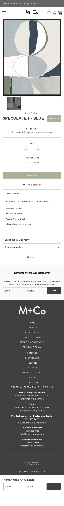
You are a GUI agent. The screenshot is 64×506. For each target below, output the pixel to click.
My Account (32, 332)
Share (55, 118)
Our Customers (32, 337)
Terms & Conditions (32, 342)
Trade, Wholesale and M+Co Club (32, 387)
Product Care (32, 372)
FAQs (32, 377)
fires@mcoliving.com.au (32, 446)
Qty (32, 143)
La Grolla (32, 113)
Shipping (28, 132)
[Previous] (5, 103)
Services (32, 328)
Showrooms (32, 358)
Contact (32, 353)
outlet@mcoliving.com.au (32, 410)
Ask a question (14, 247)
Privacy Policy (32, 347)
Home (32, 323)
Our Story (32, 382)
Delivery (32, 367)
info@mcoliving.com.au (32, 399)
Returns (32, 363)
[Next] (59, 103)
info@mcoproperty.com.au (32, 422)
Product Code (32, 158)
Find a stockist (33, 185)
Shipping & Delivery (17, 239)
